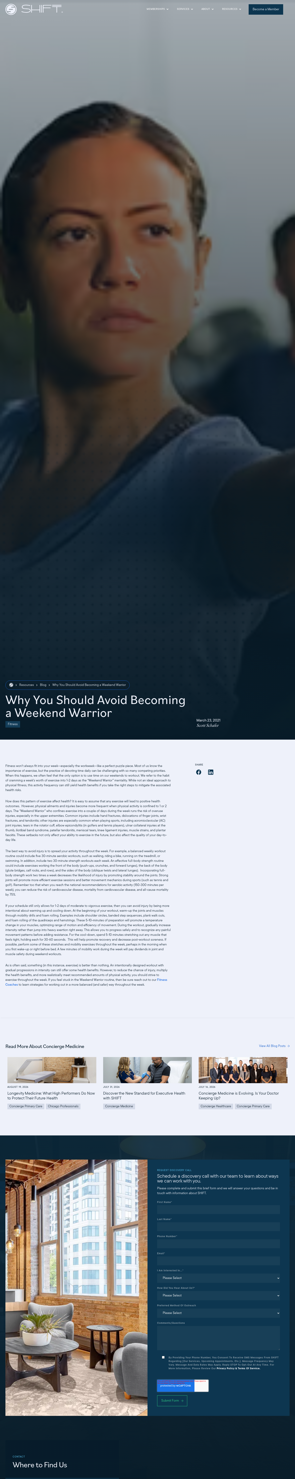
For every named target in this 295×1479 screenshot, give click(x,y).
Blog (43, 685)
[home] (34, 9)
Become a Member (266, 9)
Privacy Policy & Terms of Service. (238, 1368)
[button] (158, 9)
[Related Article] (51, 1083)
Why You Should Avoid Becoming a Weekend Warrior (89, 685)
